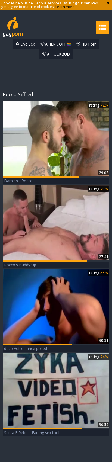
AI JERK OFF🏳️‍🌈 (57, 44)
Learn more (64, 6)
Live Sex (27, 44)
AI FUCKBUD (58, 54)
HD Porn (88, 44)
